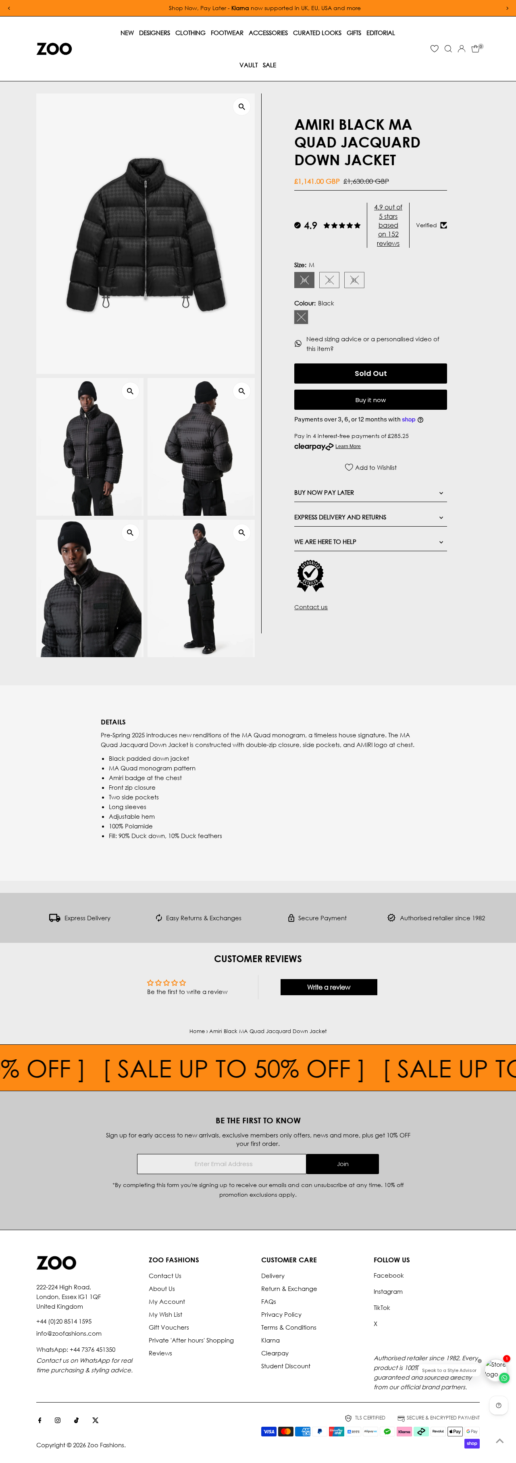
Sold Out (371, 373)
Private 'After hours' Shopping (191, 1340)
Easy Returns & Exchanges (203, 918)
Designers (154, 33)
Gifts (354, 33)
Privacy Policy (281, 1314)
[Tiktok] (76, 1420)
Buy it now (371, 400)
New (127, 33)
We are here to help (325, 541)
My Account (167, 1301)
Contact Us (165, 1276)
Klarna (270, 1340)
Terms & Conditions (288, 1327)
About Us (162, 1289)
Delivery (273, 1276)
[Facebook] (40, 1420)
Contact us (311, 607)
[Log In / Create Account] (461, 48)
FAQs (268, 1301)
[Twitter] (95, 1420)
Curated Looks (317, 33)
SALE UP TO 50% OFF (205, 1068)
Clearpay (275, 1353)
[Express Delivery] (54, 919)
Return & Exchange (289, 1289)
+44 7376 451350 (92, 1349)
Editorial (380, 33)
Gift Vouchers (169, 1327)
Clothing (190, 33)
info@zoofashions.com (69, 1333)
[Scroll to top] (500, 1441)
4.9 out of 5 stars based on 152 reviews (388, 225)
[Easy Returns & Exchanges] (159, 919)
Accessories (268, 33)
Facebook (389, 1275)
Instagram (388, 1291)
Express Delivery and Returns (340, 517)
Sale (269, 65)
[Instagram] (57, 1420)
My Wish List (165, 1314)
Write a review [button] (328, 987)
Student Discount (285, 1366)
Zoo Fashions (105, 1445)
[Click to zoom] (242, 107)
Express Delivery (87, 918)
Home (197, 1031)
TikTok (382, 1307)
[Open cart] (475, 48)
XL (357, 281)
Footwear (227, 33)
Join (343, 1164)
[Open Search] (448, 48)
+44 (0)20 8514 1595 (64, 1321)
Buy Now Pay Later (324, 492)
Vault (248, 65)
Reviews (160, 1353)
